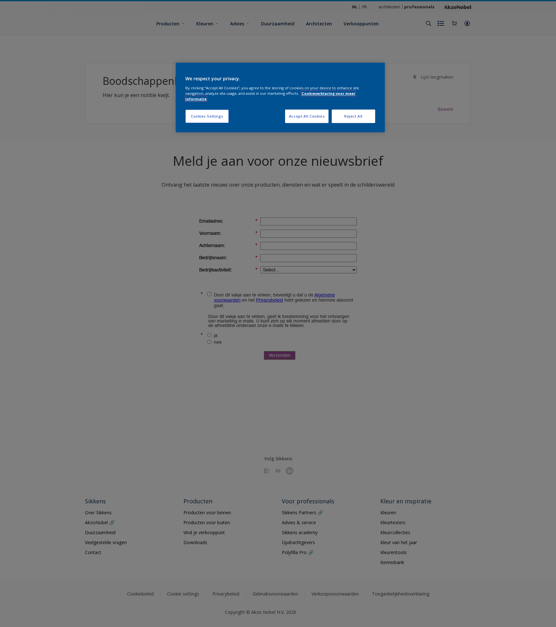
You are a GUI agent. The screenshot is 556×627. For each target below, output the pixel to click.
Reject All (353, 116)
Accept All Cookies (307, 116)
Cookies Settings (207, 116)
